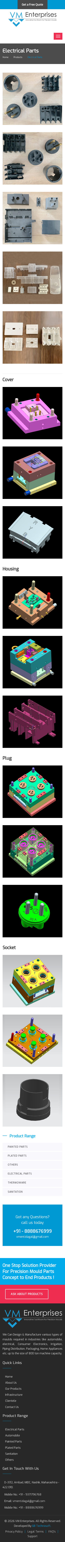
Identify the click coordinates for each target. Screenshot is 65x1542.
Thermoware (17, 1182)
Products (18, 57)
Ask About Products (27, 1294)
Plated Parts (17, 1155)
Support (32, 1536)
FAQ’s (52, 1531)
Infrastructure (14, 1395)
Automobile (12, 1435)
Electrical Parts (20, 1173)
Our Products (13, 1389)
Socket (9, 947)
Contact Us (12, 1407)
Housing (11, 569)
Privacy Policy (14, 1531)
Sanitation (15, 1192)
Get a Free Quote (32, 4)
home (5, 57)
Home (9, 1376)
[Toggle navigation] (58, 36)
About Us (11, 1382)
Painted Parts (18, 1146)
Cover (8, 379)
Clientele (10, 1401)
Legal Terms (36, 1531)
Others (13, 1164)
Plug (7, 758)
